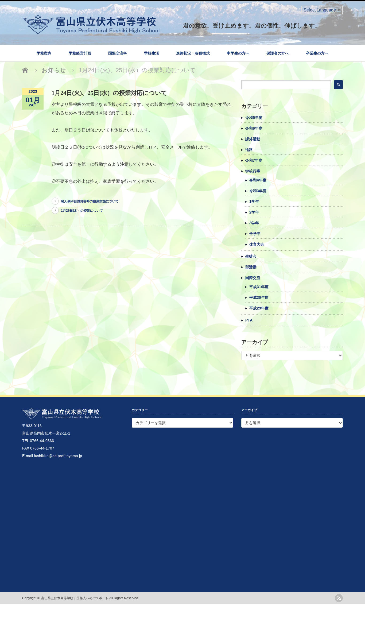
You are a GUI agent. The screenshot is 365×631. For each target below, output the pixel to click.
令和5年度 (253, 117)
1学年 (254, 201)
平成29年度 (259, 308)
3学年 (254, 223)
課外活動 (252, 139)
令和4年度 (257, 180)
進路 (249, 150)
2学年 (254, 212)
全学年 (255, 233)
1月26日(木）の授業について (82, 210)
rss (339, 598)
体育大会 (256, 244)
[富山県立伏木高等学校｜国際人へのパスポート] (182, 23)
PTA (249, 320)
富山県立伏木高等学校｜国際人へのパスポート (74, 598)
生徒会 (251, 256)
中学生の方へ (238, 53)
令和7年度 (253, 160)
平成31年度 (259, 287)
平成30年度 (259, 297)
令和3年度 (257, 191)
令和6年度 (253, 128)
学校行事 (252, 171)
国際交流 (252, 278)
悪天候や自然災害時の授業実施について (90, 201)
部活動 (251, 267)
